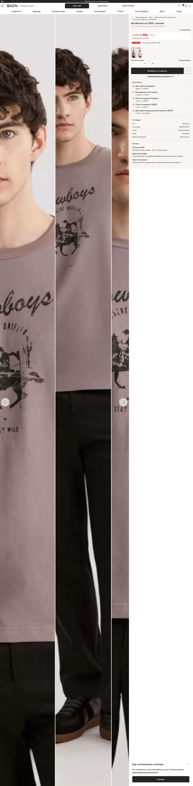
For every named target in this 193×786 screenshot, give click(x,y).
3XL (153, 63)
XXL (149, 63)
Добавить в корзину (157, 71)
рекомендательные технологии (145, 772)
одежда (36, 11)
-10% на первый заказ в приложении (96, 1)
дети (162, 11)
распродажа (141, 11)
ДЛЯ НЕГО (102, 6)
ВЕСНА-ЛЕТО (184, 127)
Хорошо (161, 779)
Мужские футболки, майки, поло (165, 17)
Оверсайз (185, 133)
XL (145, 63)
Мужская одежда (141, 17)
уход (178, 11)
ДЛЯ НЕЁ (77, 6)
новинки (16, 11)
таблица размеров (185, 60)
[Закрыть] (188, 764)
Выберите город (24, 6)
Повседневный (183, 130)
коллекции (100, 11)
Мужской (186, 124)
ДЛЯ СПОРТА (128, 6)
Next (130, 402)
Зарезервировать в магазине (159, 76)
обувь (79, 11)
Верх (150, 17)
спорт (120, 11)
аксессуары (58, 11)
